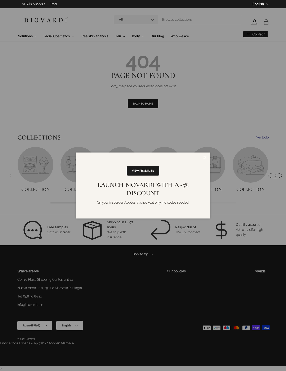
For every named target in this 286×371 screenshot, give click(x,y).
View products (143, 170)
